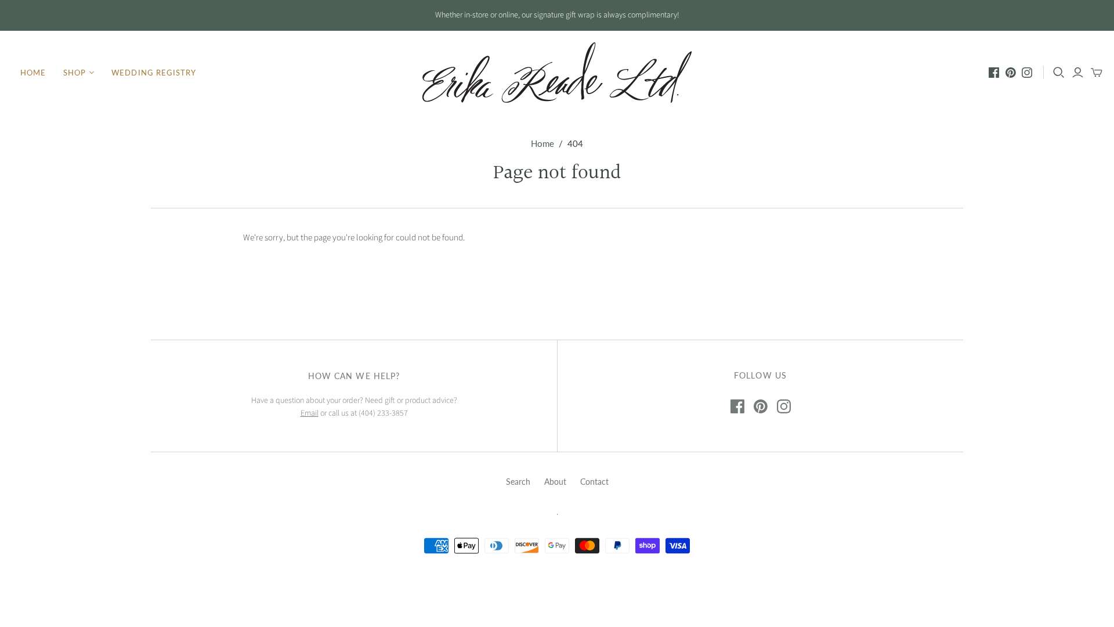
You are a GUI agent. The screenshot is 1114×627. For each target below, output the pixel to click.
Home (33, 72)
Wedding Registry (153, 72)
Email (310, 413)
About (555, 482)
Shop (74, 72)
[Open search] (1059, 72)
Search (518, 482)
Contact (594, 482)
